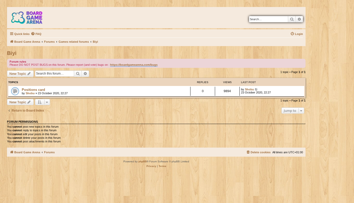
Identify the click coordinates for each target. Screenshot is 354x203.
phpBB (142, 161)
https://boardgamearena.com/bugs (134, 64)
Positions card (33, 90)
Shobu (30, 93)
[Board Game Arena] (30, 17)
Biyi (12, 53)
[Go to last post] (256, 89)
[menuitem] (36, 34)
